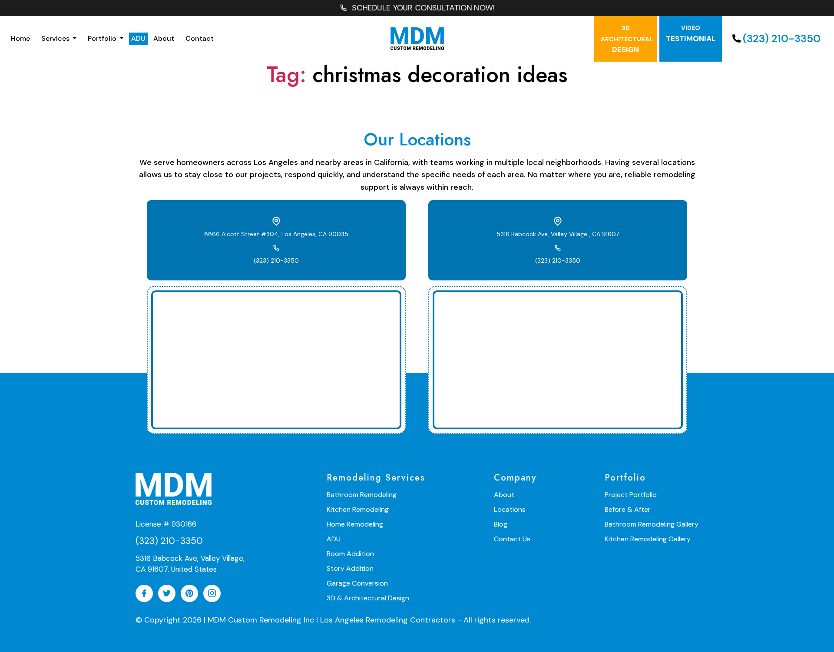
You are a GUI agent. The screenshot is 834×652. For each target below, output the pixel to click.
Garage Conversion (357, 583)
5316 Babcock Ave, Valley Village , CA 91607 (557, 234)
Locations (510, 509)
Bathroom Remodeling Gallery (651, 524)
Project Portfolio (631, 494)
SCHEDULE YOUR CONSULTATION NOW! (424, 7)
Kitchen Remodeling (358, 509)
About (163, 38)
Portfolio (103, 38)
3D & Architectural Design (368, 598)
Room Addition (350, 553)
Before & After (628, 509)
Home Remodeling (355, 524)
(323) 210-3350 (782, 38)
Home (20, 38)
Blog (500, 524)
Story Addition (350, 568)
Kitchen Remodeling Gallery (648, 538)
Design (627, 39)
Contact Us (512, 538)
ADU (138, 38)
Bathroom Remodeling (362, 494)
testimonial (690, 33)
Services (56, 38)
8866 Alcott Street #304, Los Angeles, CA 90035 (276, 234)
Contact (199, 38)
